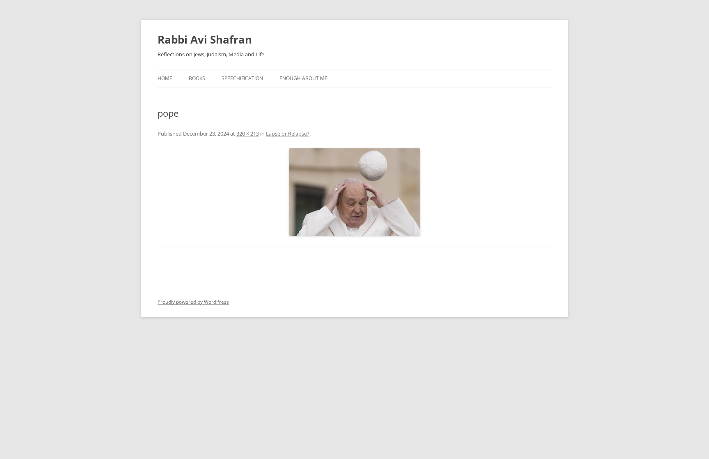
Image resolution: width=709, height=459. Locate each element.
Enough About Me (303, 78)
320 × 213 (247, 133)
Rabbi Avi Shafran (205, 39)
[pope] (354, 192)
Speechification (242, 78)
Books (197, 78)
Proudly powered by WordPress (193, 301)
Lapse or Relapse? (287, 133)
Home (165, 78)
